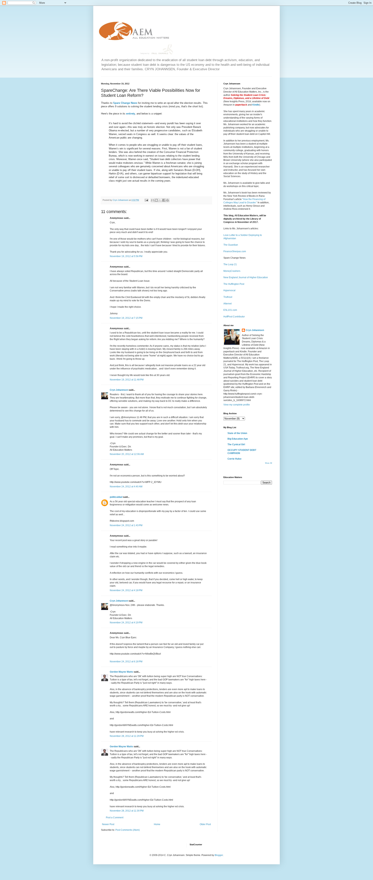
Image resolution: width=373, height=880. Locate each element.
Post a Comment (114, 817)
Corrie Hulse (234, 458)
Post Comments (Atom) (127, 830)
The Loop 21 (230, 264)
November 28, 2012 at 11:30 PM (127, 810)
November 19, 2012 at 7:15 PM (126, 318)
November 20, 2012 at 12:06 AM (127, 454)
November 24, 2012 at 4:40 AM (126, 486)
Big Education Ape (237, 438)
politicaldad (116, 497)
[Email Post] (146, 200)
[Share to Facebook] (164, 200)
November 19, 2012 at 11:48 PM (127, 379)
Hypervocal (229, 290)
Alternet (227, 303)
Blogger (219, 855)
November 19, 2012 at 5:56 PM (126, 256)
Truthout (227, 297)
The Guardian (230, 244)
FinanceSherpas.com (234, 251)
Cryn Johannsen (119, 390)
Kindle (255, 104)
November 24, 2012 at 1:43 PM (126, 525)
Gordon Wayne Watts (121, 671)
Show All (268, 463)
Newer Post (108, 824)
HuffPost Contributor (234, 316)
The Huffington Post (233, 284)
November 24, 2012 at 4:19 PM (126, 622)
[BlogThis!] (156, 200)
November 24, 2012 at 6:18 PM (126, 661)
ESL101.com (230, 310)
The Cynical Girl (236, 444)
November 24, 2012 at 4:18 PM (126, 590)
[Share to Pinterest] (167, 200)
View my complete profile (236, 404)
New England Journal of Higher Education (245, 277)
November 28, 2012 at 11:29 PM (127, 736)
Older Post (205, 824)
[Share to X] (160, 200)
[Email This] (153, 200)
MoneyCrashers (231, 271)
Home (157, 824)
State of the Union (237, 433)
